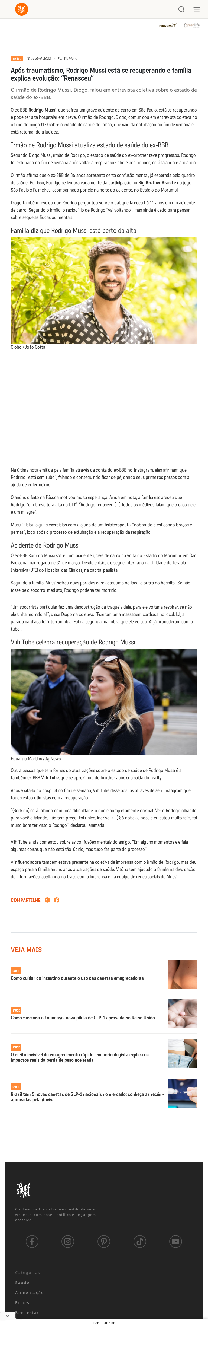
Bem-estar (27, 1312)
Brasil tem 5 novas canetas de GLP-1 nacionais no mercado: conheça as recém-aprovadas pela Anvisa (87, 1097)
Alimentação (29, 1292)
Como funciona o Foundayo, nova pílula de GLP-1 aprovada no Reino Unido (83, 1018)
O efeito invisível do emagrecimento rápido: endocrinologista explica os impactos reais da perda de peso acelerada (80, 1057)
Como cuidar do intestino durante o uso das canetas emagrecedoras (77, 978)
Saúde (17, 59)
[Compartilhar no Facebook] (56, 900)
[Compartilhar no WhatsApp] (47, 900)
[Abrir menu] (196, 9)
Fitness (23, 1302)
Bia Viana (70, 58)
